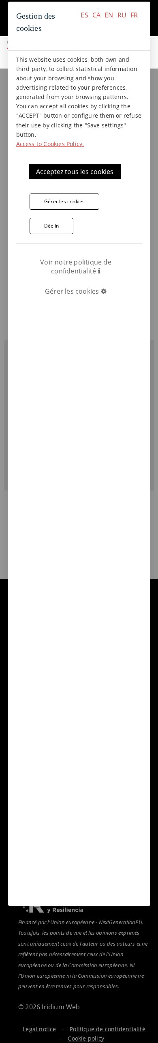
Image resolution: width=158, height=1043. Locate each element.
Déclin (51, 225)
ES (84, 15)
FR (134, 15)
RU (121, 15)
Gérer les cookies (64, 201)
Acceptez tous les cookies (74, 171)
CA (96, 15)
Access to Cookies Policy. (50, 144)
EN (109, 15)
